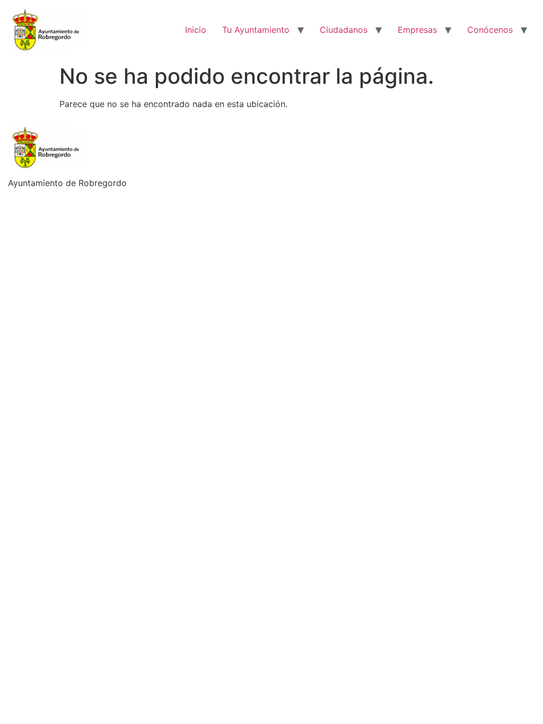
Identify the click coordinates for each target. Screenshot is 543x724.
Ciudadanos (343, 29)
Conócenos (490, 29)
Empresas (417, 29)
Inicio (195, 29)
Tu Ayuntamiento (256, 29)
